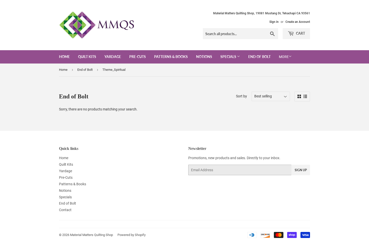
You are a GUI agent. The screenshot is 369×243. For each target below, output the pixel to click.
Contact (65, 210)
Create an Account (297, 22)
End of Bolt (259, 56)
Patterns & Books (171, 56)
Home (64, 56)
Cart (300, 33)
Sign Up (301, 170)
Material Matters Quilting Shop (91, 235)
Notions (204, 56)
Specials (228, 56)
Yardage (112, 56)
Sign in (274, 22)
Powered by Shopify (131, 235)
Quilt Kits (87, 56)
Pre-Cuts (137, 56)
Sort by (241, 96)
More (284, 57)
